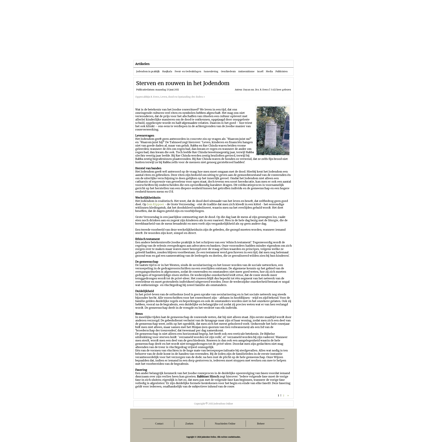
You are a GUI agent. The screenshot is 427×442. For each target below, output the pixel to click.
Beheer (261, 423)
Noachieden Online (225, 423)
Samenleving (211, 71)
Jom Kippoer (155, 204)
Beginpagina (145, 53)
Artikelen (174, 53)
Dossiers (195, 53)
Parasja (215, 53)
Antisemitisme (246, 71)
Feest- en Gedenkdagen (188, 71)
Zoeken (189, 423)
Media (269, 71)
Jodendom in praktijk (148, 71)
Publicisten (281, 71)
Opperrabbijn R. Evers (147, 96)
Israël (260, 71)
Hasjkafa (167, 71)
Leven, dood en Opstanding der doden (181, 96)
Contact (159, 423)
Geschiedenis (228, 71)
